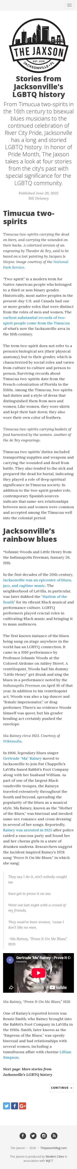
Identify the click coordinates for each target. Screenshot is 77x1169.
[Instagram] (44, 1135)
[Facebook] (22, 1135)
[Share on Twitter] (6, 1105)
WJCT (49, 1161)
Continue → (62, 1088)
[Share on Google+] (22, 1105)
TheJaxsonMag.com (53, 1148)
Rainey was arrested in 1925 (27, 830)
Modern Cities (55, 1156)
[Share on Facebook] (14, 1105)
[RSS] (54, 1135)
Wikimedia (12, 741)
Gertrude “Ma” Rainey (22, 758)
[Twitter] (33, 1135)
